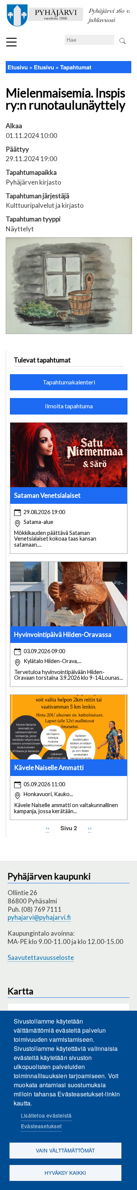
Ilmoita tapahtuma (69, 405)
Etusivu (18, 67)
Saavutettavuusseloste (41, 957)
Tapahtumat (75, 67)
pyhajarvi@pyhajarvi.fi (39, 917)
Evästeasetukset (41, 1126)
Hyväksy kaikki (65, 1172)
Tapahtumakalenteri (69, 382)
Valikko (11, 42)
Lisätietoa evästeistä (46, 1115)
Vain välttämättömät (65, 1150)
